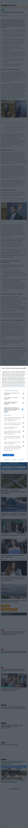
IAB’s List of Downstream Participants (15, 386)
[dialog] (14, 414)
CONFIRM (8, 455)
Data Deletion (6, 459)
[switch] (23, 393)
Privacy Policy (21, 459)
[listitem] (14, 390)
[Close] (25, 368)
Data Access (14, 459)
